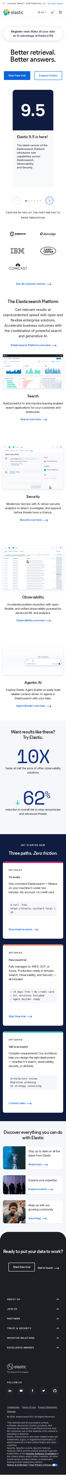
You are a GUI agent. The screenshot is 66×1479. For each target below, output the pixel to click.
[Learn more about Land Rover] (48, 258)
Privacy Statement (47, 1407)
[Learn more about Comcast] (18, 272)
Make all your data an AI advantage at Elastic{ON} (33, 33)
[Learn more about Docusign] (48, 241)
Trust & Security (19, 1328)
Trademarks (13, 1407)
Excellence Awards (20, 1347)
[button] (26, 201)
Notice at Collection (17, 1465)
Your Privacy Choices (40, 1465)
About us (13, 1299)
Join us (12, 1309)
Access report (55, 3)
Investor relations (21, 1338)
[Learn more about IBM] (18, 256)
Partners (13, 1318)
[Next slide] (49, 200)
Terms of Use (29, 1407)
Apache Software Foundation (41, 1453)
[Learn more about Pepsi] (18, 239)
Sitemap (11, 1411)
